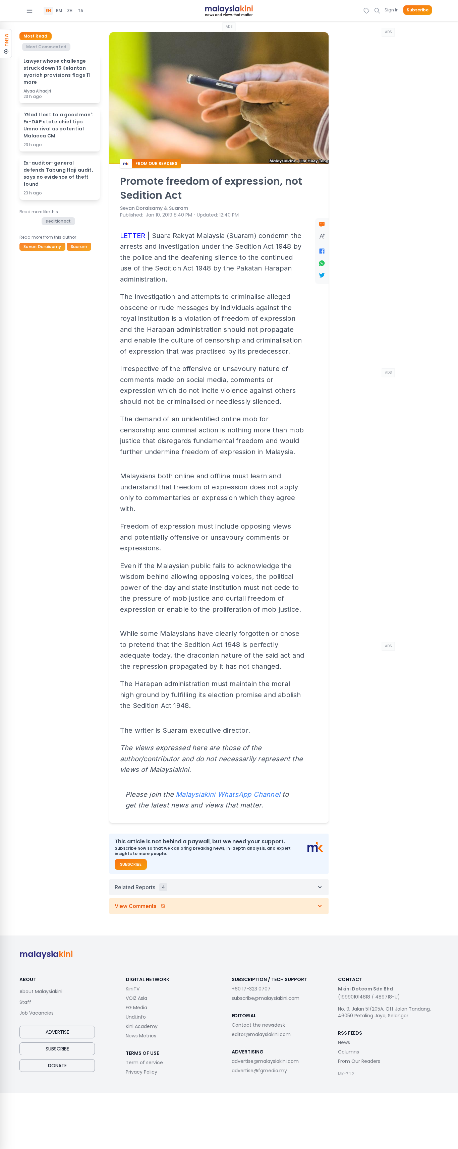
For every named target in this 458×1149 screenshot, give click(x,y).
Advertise (57, 1032)
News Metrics (141, 1035)
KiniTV (132, 988)
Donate (57, 1065)
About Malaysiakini (40, 991)
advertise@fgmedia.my (259, 1070)
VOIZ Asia (136, 998)
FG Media (136, 1007)
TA (80, 10)
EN (48, 10)
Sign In (392, 10)
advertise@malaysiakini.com (265, 1061)
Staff (25, 1002)
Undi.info (136, 1017)
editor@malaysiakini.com (261, 1034)
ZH (69, 10)
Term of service (144, 1062)
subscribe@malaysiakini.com (265, 998)
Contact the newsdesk (258, 1025)
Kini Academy (142, 1026)
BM (59, 10)
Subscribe (417, 10)
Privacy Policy (141, 1072)
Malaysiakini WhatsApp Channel (228, 794)
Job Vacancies (36, 1013)
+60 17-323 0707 (251, 988)
